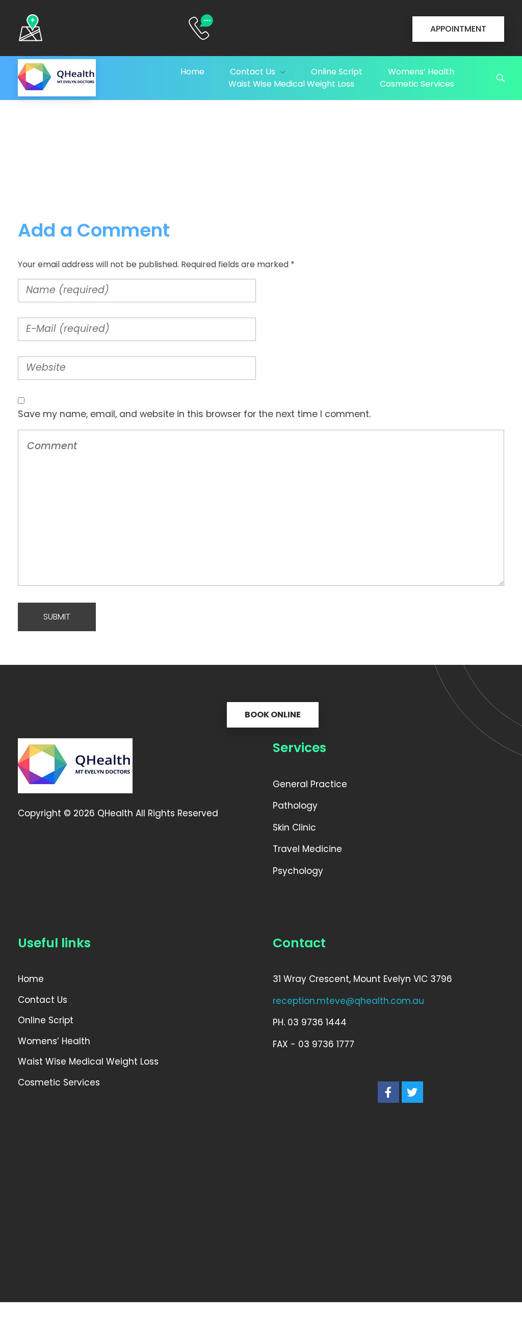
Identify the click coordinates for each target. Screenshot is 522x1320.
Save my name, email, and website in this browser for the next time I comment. (194, 414)
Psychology (298, 871)
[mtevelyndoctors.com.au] (57, 77)
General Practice (310, 784)
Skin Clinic (296, 827)
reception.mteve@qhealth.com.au (348, 1001)
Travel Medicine (309, 849)
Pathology (295, 805)
